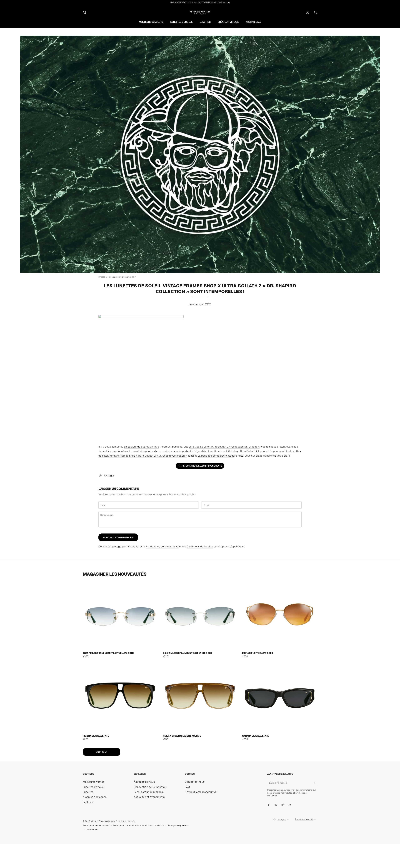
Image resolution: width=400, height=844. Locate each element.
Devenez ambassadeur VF (201, 792)
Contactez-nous (194, 781)
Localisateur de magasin (149, 792)
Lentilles (88, 802)
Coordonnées (92, 829)
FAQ (187, 787)
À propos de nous (144, 781)
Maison (102, 277)
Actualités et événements (149, 797)
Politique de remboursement (96, 825)
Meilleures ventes (93, 781)
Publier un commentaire (118, 537)
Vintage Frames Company (103, 821)
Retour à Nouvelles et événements (202, 466)
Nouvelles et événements (121, 277)
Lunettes (88, 792)
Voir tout (101, 752)
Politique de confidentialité (162, 546)
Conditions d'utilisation (153, 825)
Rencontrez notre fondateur (151, 787)
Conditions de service (200, 546)
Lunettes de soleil (93, 787)
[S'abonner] (315, 782)
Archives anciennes (95, 797)
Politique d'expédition (178, 825)
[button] (84, 12)
